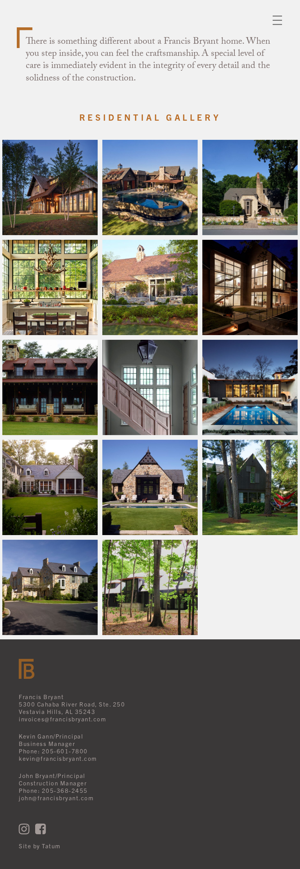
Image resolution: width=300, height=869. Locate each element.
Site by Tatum (40, 845)
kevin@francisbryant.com (58, 758)
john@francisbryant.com (56, 797)
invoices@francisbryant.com (62, 719)
